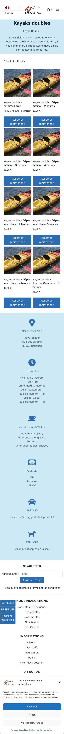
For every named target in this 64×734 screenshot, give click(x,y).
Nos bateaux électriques (32, 607)
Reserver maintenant (17, 121)
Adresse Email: (10, 573)
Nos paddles (32, 617)
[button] (59, 682)
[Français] (13, 7)
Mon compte (32, 652)
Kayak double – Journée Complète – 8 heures (46, 283)
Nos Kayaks (32, 622)
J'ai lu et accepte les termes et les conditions (33, 587)
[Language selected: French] (13, 7)
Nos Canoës (32, 627)
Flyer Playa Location (32, 662)
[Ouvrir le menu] (57, 9)
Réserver (32, 642)
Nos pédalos (32, 612)
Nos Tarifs (32, 647)
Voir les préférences (32, 722)
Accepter (32, 706)
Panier (32, 657)
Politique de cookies (19, 730)
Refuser (32, 714)
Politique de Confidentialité (40, 730)
